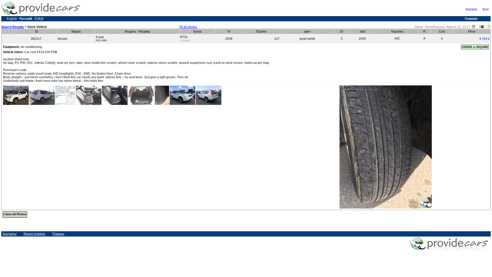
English (12, 19)
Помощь (58, 234)
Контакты (471, 8)
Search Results (12, 27)
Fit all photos (188, 27)
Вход (486, 8)
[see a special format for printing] (489, 27)
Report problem (34, 234)
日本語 (39, 19)
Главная (471, 19)
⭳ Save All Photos (14, 214)
